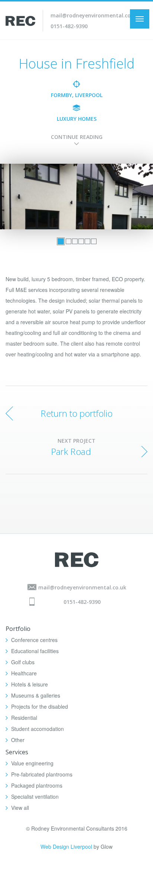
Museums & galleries (35, 695)
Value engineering (32, 763)
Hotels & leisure (29, 684)
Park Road (71, 451)
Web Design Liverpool (66, 846)
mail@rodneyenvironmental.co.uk (95, 15)
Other (18, 740)
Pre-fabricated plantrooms (41, 774)
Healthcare (24, 673)
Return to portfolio (76, 413)
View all (20, 807)
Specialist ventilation (35, 796)
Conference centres (34, 639)
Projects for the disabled (39, 706)
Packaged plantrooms (36, 785)
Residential (24, 717)
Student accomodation (37, 728)
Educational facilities (35, 651)
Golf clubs (23, 662)
